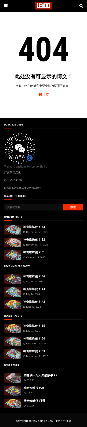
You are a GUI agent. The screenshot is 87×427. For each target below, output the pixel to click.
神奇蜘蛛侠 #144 (34, 276)
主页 (45, 94)
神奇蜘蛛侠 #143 (34, 289)
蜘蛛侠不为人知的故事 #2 (40, 375)
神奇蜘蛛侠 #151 (34, 252)
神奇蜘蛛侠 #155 (34, 325)
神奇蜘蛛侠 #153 (34, 227)
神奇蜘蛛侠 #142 (34, 301)
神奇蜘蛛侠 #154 (34, 338)
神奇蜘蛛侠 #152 (34, 239)
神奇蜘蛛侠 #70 (34, 388)
